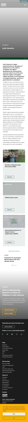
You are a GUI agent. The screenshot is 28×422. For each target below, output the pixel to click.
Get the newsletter (8, 326)
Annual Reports (5, 386)
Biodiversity (4, 344)
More (14, 413)
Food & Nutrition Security (7, 348)
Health (3, 351)
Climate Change (5, 346)
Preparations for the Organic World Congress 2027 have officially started (12, 259)
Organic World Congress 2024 (8, 370)
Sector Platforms (5, 380)
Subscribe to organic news (7, 368)
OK (14, 418)
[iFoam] (3, 4)
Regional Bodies (5, 382)
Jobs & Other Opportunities (7, 365)
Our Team (4, 379)
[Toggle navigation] (25, 4)
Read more (9, 177)
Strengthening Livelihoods (7, 355)
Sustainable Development (7, 356)
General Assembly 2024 (7, 372)
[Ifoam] (14, 395)
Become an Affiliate (9, 313)
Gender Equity (5, 350)
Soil (3, 353)
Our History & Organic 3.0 (7, 387)
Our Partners (4, 389)
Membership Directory (9, 309)
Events (3, 367)
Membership (4, 377)
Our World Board (5, 384)
